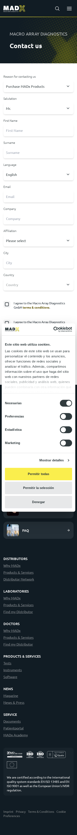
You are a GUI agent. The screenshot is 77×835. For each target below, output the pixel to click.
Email (7, 186)
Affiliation (9, 231)
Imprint (8, 811)
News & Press (13, 702)
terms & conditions (36, 307)
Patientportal (13, 728)
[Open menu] (69, 8)
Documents (12, 721)
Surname (9, 142)
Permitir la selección (38, 488)
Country (8, 275)
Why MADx (12, 565)
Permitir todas (38, 474)
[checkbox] (38, 305)
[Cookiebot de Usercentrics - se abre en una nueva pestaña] (54, 329)
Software (10, 677)
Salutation (10, 98)
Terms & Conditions (41, 811)
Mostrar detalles (51, 460)
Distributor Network (18, 579)
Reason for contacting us (19, 76)
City (6, 253)
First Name (10, 120)
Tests (7, 663)
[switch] (66, 416)
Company (9, 209)
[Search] (57, 8)
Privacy (21, 811)
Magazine (10, 695)
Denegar (38, 502)
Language (9, 164)
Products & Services (18, 572)
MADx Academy (15, 735)
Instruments (12, 670)
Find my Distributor (18, 611)
